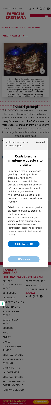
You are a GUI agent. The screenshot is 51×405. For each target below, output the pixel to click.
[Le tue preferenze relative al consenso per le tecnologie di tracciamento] (2, 303)
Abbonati (40, 142)
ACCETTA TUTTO (24, 244)
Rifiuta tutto (24, 259)
